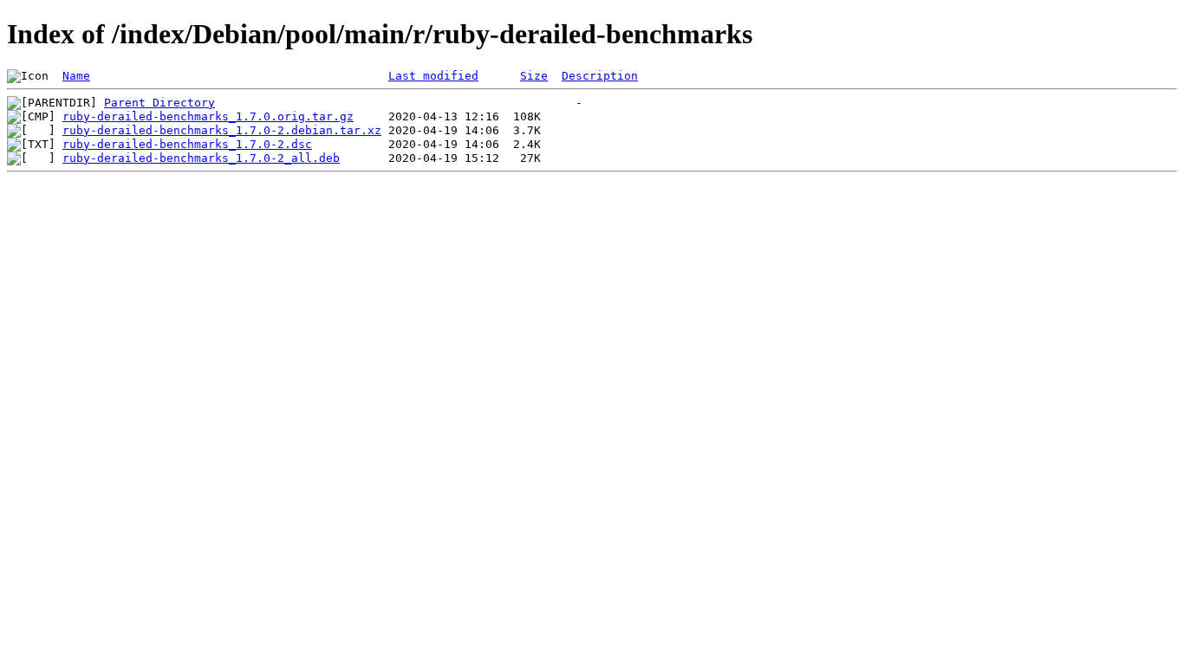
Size (534, 75)
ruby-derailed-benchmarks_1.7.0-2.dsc (187, 144)
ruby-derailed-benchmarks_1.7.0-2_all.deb (201, 158)
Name (76, 75)
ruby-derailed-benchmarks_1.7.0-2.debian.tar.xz (221, 130)
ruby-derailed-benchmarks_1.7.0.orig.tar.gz (208, 116)
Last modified (433, 75)
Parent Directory (159, 102)
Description (600, 75)
